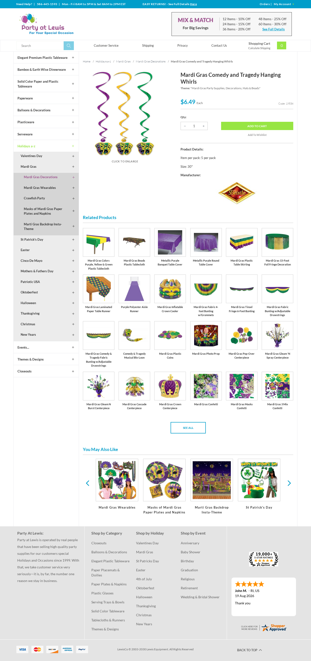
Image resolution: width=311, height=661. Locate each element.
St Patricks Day (147, 561)
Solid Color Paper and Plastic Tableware (37, 83)
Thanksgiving (30, 313)
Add (257, 126)
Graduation (189, 570)
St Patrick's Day (32, 239)
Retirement (189, 588)
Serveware (25, 134)
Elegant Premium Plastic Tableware (42, 58)
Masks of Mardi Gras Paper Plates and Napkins (43, 211)
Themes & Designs (30, 359)
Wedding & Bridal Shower (200, 597)
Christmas (28, 324)
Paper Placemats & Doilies (106, 572)
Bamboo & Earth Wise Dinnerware (41, 69)
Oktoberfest (29, 292)
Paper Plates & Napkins (109, 584)
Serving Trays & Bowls (107, 602)
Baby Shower (190, 552)
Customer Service (106, 45)
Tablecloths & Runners (108, 620)
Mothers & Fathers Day (37, 271)
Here (193, 4)
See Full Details (273, 29)
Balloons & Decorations (34, 110)
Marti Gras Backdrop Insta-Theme (43, 226)
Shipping (148, 45)
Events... (23, 347)
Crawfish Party (34, 198)
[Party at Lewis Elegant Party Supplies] (58, 24)
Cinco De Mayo (31, 261)
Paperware (25, 98)
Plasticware (25, 122)
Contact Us (219, 45)
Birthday (187, 561)
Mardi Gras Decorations (41, 177)
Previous (87, 483)
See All (188, 428)
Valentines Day (31, 156)
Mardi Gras (28, 166)
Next (288, 483)
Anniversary (190, 543)
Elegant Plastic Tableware (110, 561)
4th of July (144, 579)
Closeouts (24, 371)
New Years (28, 334)
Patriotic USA (30, 282)
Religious (188, 579)
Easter (25, 250)
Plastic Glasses (102, 593)
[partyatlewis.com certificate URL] (263, 627)
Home (86, 61)
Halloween (28, 303)
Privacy (182, 45)
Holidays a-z (26, 146)
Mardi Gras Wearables (40, 188)
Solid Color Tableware (107, 611)
